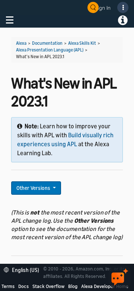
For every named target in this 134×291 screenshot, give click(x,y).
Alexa (21, 43)
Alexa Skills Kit (82, 43)
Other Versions (33, 188)
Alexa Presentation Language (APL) (49, 50)
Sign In (103, 7)
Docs (23, 286)
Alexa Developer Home (104, 286)
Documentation (47, 43)
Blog (72, 286)
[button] (23, 269)
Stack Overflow (48, 286)
